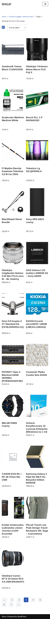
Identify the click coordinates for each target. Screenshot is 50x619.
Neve (4, 616)
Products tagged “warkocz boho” (21, 17)
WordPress (21, 616)
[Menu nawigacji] (45, 4)
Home (4, 17)
